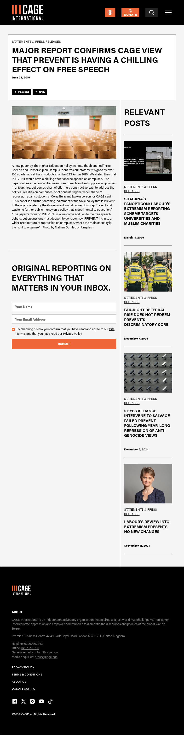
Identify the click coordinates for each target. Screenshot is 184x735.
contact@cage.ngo (45, 652)
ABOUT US (19, 681)
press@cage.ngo (46, 656)
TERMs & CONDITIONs (27, 674)
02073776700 (30, 647)
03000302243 (33, 643)
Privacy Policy (72, 333)
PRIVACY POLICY (23, 667)
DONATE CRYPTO (23, 688)
